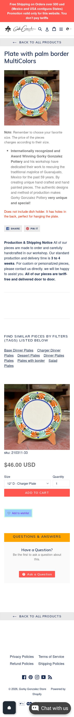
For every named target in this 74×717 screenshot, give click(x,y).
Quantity (58, 476)
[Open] (9, 707)
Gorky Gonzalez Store (32, 689)
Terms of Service (51, 656)
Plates (9, 360)
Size (7, 476)
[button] (69, 29)
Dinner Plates (54, 355)
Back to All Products (39, 42)
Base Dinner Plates (18, 350)
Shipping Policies (51, 663)
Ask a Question (39, 574)
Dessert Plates (28, 355)
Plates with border (31, 360)
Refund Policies (22, 663)
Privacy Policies (22, 656)
